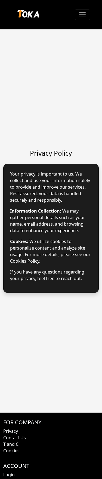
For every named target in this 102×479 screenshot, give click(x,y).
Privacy (10, 431)
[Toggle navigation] (82, 14)
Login (9, 475)
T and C (10, 444)
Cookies (11, 451)
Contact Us (14, 438)
